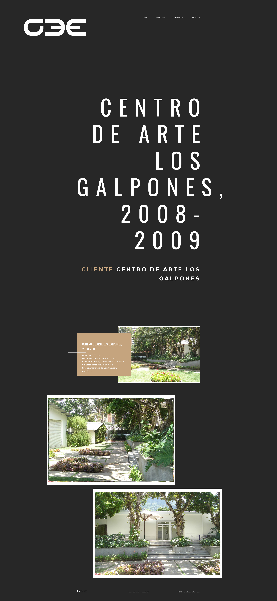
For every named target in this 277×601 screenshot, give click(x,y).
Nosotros (160, 17)
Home (146, 17)
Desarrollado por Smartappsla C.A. (138, 592)
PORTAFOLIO (178, 17)
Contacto (195, 17)
